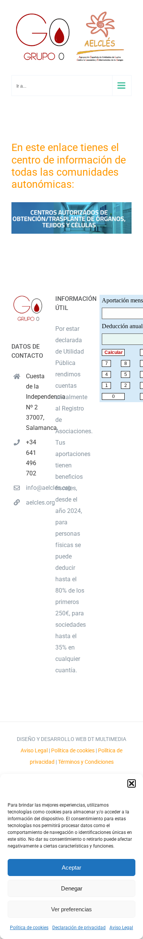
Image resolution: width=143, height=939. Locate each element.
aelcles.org (35, 502)
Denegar (71, 888)
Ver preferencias (71, 909)
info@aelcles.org (35, 487)
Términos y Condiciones (86, 762)
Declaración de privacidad (79, 927)
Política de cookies (29, 927)
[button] (131, 783)
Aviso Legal (121, 927)
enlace (63, 148)
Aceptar (71, 867)
